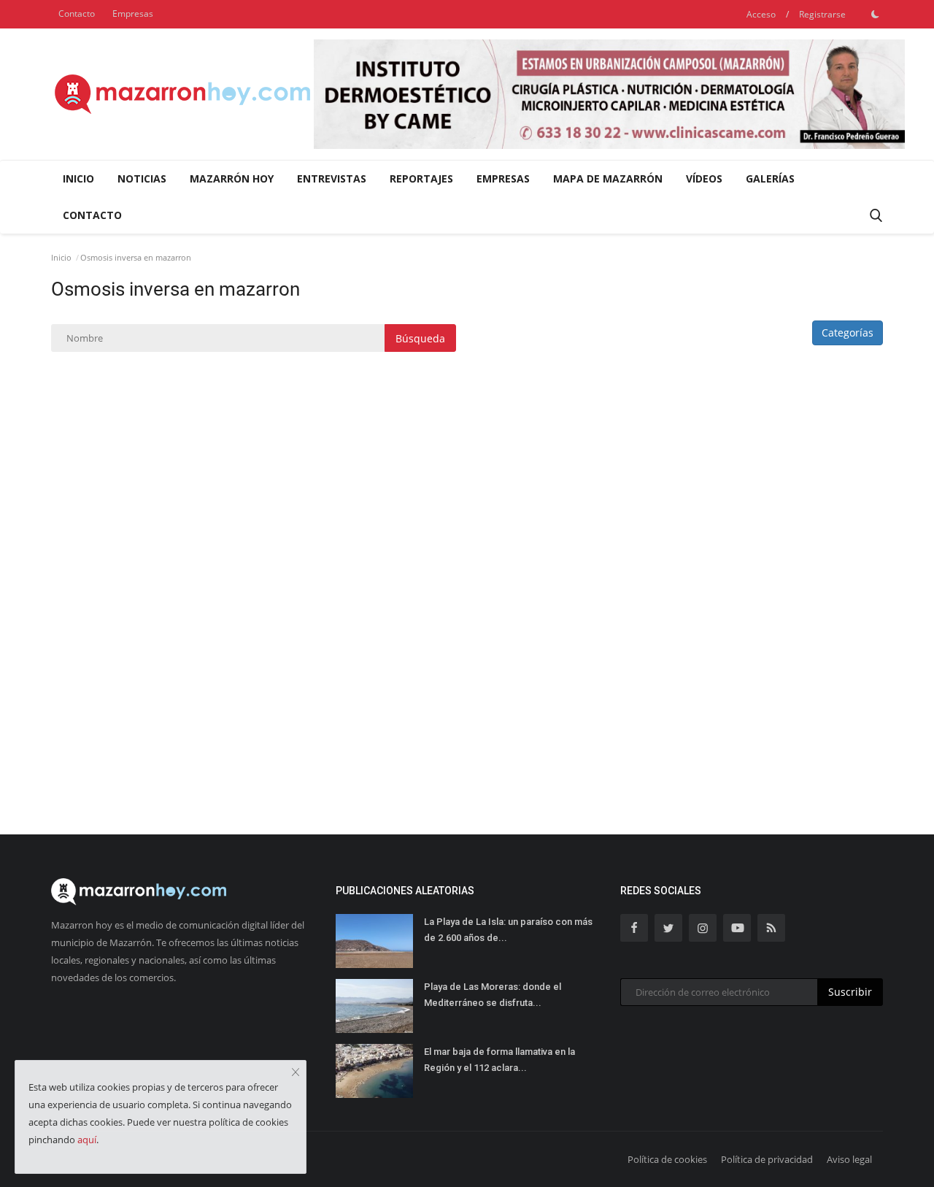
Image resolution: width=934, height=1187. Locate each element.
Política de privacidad (767, 1159)
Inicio (78, 178)
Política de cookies (667, 1159)
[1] (875, 14)
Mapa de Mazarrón (608, 178)
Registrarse (822, 14)
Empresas (132, 13)
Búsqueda (420, 338)
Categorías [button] (847, 332)
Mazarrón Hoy (232, 178)
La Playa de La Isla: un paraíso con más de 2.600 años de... (508, 929)
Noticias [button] (141, 178)
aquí (86, 1139)
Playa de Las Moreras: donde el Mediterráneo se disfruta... (492, 994)
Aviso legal (849, 1159)
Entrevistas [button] (331, 178)
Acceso (761, 14)
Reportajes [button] (421, 178)
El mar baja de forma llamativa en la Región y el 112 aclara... (499, 1059)
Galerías (770, 178)
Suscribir (850, 992)
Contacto (76, 13)
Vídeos (704, 178)
